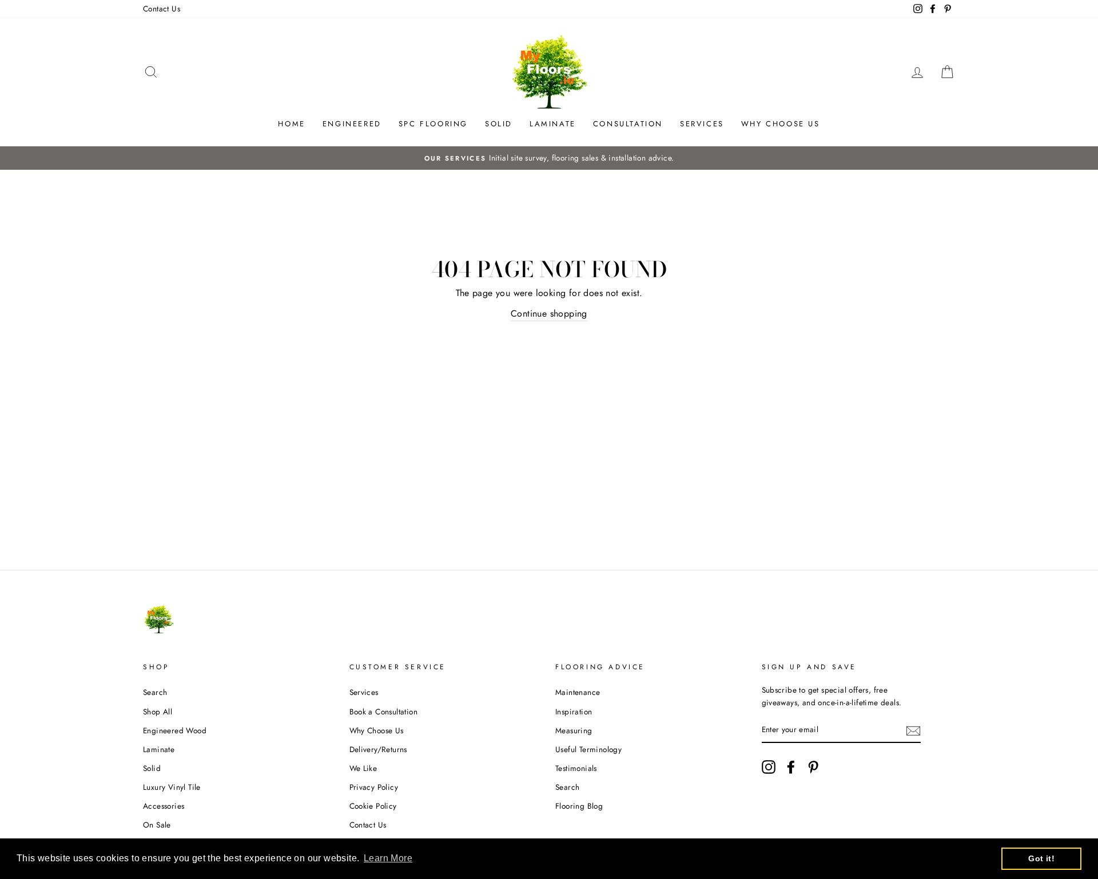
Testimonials (576, 768)
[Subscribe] (913, 730)
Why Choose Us (780, 123)
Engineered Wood (174, 730)
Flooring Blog (579, 806)
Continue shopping (549, 313)
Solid (498, 123)
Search (155, 692)
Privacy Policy (374, 787)
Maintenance (577, 692)
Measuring (573, 730)
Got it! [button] (1041, 858)
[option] (549, 158)
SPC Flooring (433, 123)
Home (291, 123)
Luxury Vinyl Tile (172, 787)
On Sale (157, 824)
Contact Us (161, 8)
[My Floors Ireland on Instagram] (768, 767)
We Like (363, 768)
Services (702, 123)
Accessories (163, 806)
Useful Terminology (588, 749)
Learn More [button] (388, 858)
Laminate (553, 123)
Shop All (157, 711)
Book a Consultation (383, 711)
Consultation (628, 123)
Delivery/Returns (378, 749)
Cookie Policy (373, 806)
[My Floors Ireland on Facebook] (791, 767)
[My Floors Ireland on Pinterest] (813, 767)
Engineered (352, 123)
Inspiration (573, 711)
